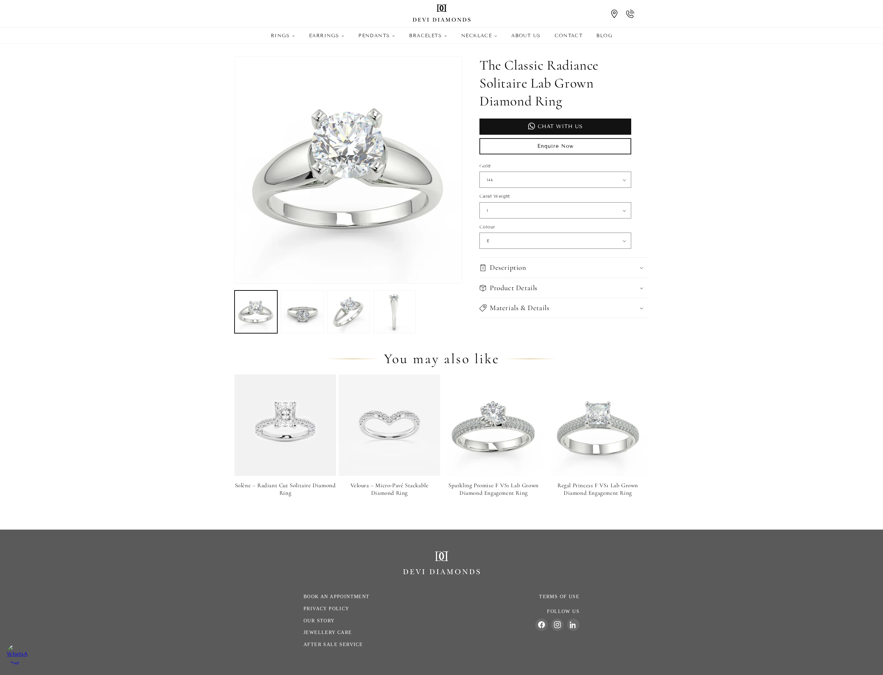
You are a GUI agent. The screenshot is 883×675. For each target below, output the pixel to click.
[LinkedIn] (573, 624)
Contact (569, 36)
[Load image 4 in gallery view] (394, 311)
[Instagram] (557, 624)
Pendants (374, 36)
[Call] (630, 13)
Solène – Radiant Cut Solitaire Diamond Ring (285, 489)
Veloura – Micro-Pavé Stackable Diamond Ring (389, 489)
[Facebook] (541, 624)
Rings (280, 36)
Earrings (324, 36)
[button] (563, 268)
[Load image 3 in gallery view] (348, 311)
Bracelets (425, 36)
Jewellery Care (328, 632)
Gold (485, 166)
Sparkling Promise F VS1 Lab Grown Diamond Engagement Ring (493, 489)
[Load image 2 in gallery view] (302, 311)
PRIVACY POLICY (326, 608)
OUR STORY (319, 620)
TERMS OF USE (559, 596)
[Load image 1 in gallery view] (256, 311)
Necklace (476, 36)
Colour (487, 227)
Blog (604, 36)
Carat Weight (494, 197)
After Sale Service (333, 644)
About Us (525, 36)
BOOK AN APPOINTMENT (337, 596)
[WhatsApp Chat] (17, 654)
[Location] (614, 13)
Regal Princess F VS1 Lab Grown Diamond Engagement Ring (597, 489)
